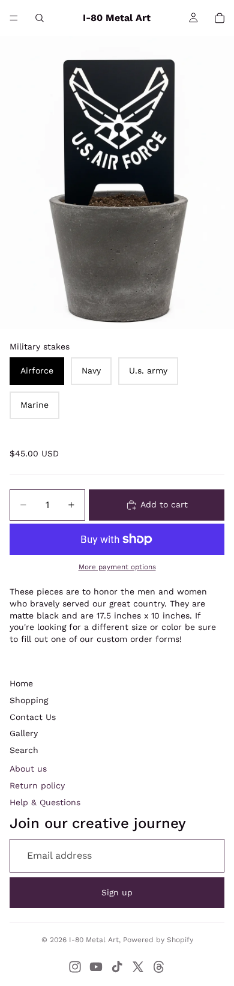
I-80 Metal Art (94, 940)
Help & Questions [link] (45, 802)
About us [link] (28, 768)
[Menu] (14, 18)
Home (21, 683)
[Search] (39, 18)
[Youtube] (96, 967)
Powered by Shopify (158, 940)
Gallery (24, 733)
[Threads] (159, 967)
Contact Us (33, 717)
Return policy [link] (37, 785)
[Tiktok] (117, 967)
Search (24, 750)
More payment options (117, 567)
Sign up (117, 892)
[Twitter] (138, 967)
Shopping (29, 700)
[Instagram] (75, 967)
